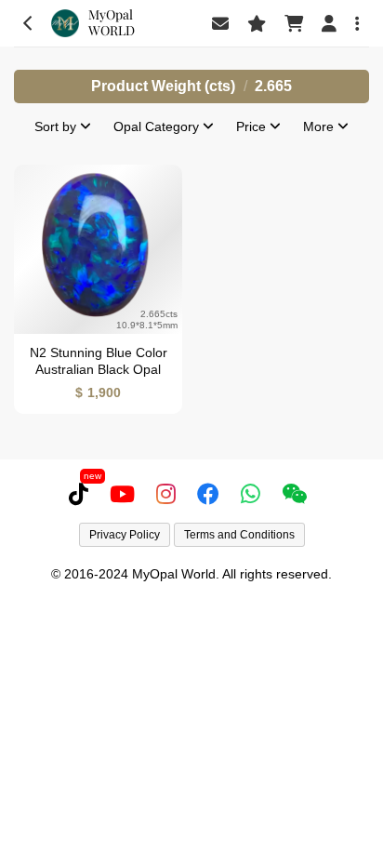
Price (253, 127)
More (320, 127)
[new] (82, 494)
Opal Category (158, 127)
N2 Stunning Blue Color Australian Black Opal (98, 361)
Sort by (57, 127)
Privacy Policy (124, 534)
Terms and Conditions (239, 534)
